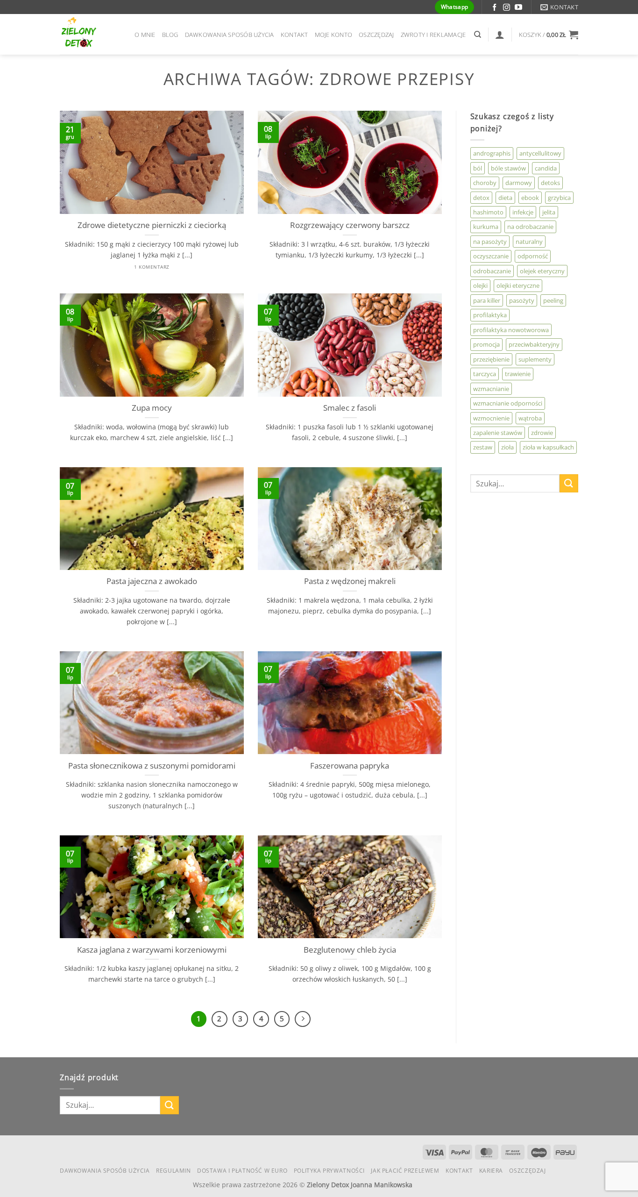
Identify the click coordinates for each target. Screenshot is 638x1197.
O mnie (145, 34)
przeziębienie (491, 359)
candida (546, 168)
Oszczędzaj (376, 34)
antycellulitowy (540, 153)
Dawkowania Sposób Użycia (229, 34)
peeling (553, 300)
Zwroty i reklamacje (433, 34)
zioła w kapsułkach (548, 447)
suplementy (535, 359)
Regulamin (173, 1171)
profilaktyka (490, 315)
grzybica (559, 197)
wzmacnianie (491, 389)
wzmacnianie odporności (507, 403)
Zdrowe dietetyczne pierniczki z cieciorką (152, 225)
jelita (548, 212)
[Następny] (303, 1019)
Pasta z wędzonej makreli (350, 581)
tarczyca (484, 374)
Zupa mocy (152, 408)
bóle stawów (508, 168)
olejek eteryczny (542, 271)
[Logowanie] (499, 34)
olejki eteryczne (517, 285)
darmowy (518, 182)
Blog (170, 34)
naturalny (529, 241)
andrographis (491, 153)
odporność (532, 256)
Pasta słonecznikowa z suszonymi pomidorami (151, 766)
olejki (480, 285)
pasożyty (521, 300)
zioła (507, 447)
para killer (486, 300)
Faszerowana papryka (349, 766)
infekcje (522, 212)
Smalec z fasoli (349, 408)
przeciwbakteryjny (534, 344)
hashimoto (488, 212)
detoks (550, 182)
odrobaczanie (492, 271)
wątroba (530, 418)
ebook (530, 197)
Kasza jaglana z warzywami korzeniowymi (152, 950)
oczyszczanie (491, 256)
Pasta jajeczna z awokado (151, 581)
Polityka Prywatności (329, 1171)
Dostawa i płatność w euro (242, 1171)
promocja (486, 344)
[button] (548, 34)
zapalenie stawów (497, 432)
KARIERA (491, 1171)
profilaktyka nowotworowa (511, 330)
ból (477, 168)
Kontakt (294, 34)
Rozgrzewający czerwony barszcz (350, 225)
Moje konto (334, 34)
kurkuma (485, 226)
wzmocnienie (491, 418)
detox (481, 197)
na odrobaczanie (530, 226)
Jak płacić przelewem (405, 1171)
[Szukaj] (477, 34)
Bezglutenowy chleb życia (350, 950)
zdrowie (542, 432)
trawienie (518, 374)
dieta (505, 197)
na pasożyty (490, 241)
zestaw (482, 447)
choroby (484, 182)
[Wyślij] (569, 483)
